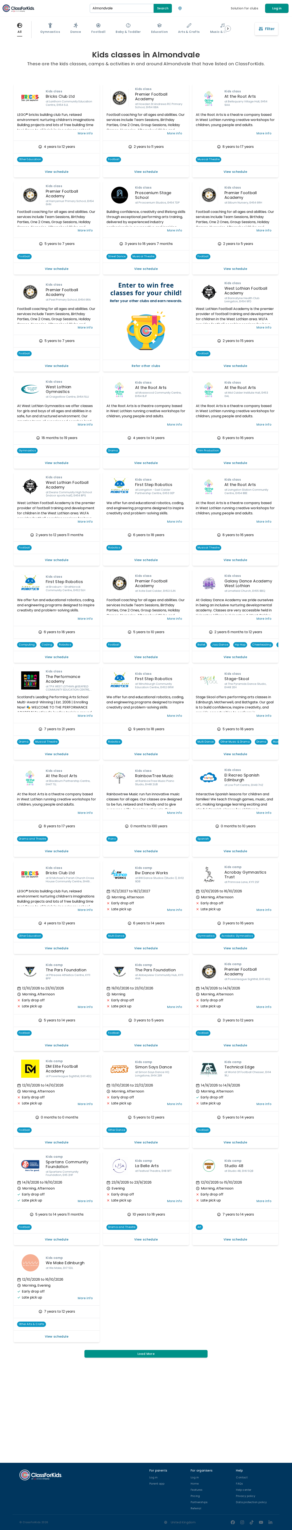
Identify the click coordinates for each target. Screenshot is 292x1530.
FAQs (239, 1483)
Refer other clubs (146, 366)
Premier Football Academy (151, 97)
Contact (242, 1477)
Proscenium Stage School (153, 195)
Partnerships (199, 1502)
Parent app (156, 1483)
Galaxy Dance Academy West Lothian (248, 583)
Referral (196, 1508)
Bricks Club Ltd (60, 96)
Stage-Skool (236, 678)
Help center (243, 1490)
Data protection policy (251, 1502)
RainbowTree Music (154, 775)
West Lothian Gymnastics (58, 389)
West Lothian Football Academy (245, 291)
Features (196, 1490)
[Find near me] (180, 8)
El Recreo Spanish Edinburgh (242, 777)
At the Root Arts (240, 96)
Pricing (195, 1496)
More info (85, 133)
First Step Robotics (154, 484)
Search (162, 8)
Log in (277, 8)
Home (195, 1483)
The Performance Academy (63, 679)
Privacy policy (245, 1496)
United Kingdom (183, 1522)
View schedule (56, 172)
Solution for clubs (244, 8)
